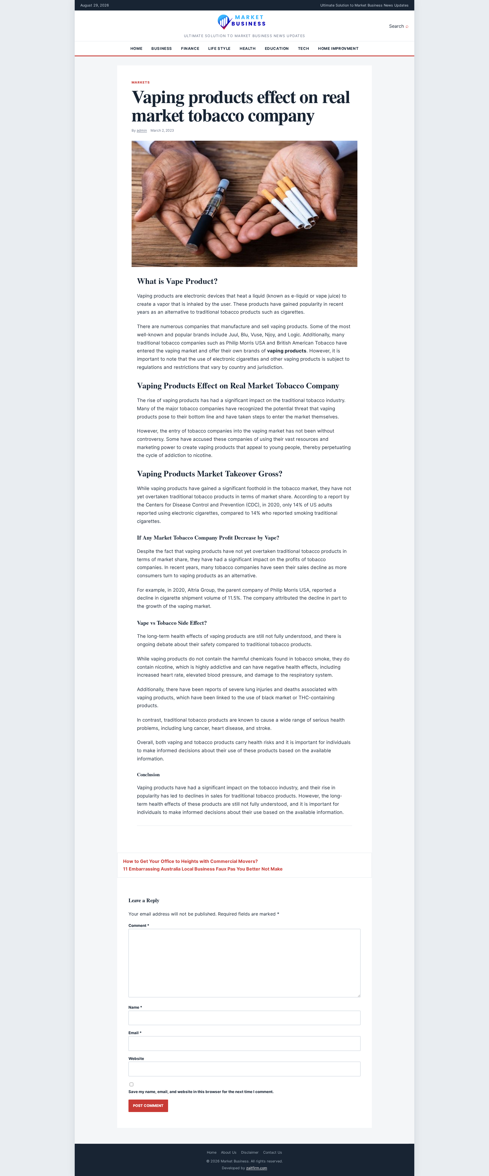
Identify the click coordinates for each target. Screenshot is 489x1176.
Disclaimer (250, 1152)
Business (161, 48)
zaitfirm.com (256, 1168)
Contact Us (272, 1152)
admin (142, 130)
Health (248, 48)
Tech (303, 48)
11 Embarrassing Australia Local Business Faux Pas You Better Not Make (203, 869)
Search (396, 26)
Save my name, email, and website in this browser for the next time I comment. (201, 1091)
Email (135, 1032)
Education (277, 48)
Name (135, 1007)
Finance (190, 48)
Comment (138, 925)
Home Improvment (338, 48)
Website (136, 1058)
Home (136, 48)
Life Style (219, 48)
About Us (229, 1152)
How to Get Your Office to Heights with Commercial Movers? (190, 861)
